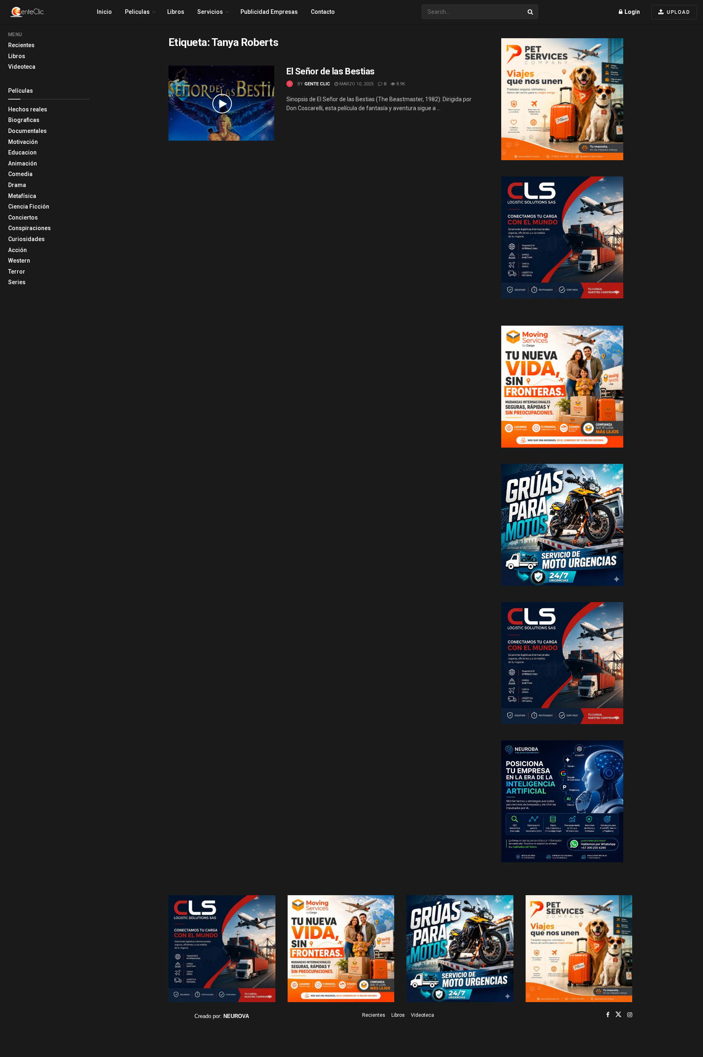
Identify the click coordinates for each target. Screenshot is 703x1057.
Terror (16, 271)
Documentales (27, 131)
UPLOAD (677, 12)
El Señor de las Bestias (330, 71)
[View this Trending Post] (289, 84)
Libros (16, 56)
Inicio (104, 12)
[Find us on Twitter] (618, 1014)
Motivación (23, 142)
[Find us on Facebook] (607, 1014)
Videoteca (21, 66)
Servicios (210, 12)
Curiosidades (26, 239)
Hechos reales (27, 109)
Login (631, 12)
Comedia (20, 174)
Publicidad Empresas (269, 12)
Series (17, 282)
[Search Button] (531, 11)
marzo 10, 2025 (355, 84)
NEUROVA (236, 1016)
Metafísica (22, 196)
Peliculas (137, 12)
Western (19, 260)
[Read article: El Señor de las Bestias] (221, 103)
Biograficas (23, 120)
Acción (17, 250)
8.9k (400, 84)
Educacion (22, 152)
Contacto (323, 12)
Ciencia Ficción (28, 206)
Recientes (21, 45)
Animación (22, 163)
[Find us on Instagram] (629, 1014)
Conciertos (23, 217)
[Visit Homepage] (41, 12)
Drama (17, 185)
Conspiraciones (29, 228)
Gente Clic (317, 84)
